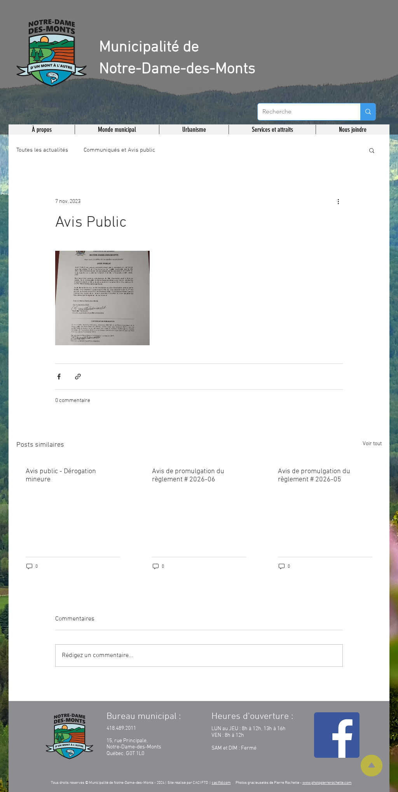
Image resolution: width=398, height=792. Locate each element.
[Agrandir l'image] (102, 298)
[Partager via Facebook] (59, 376)
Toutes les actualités (42, 150)
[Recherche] (367, 111)
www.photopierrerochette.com (327, 782)
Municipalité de (149, 47)
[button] (42, 129)
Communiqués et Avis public (119, 150)
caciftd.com (221, 782)
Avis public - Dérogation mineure (61, 475)
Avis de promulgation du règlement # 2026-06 (188, 475)
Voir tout (372, 444)
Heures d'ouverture (250, 716)
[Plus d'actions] (338, 201)
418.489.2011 (121, 728)
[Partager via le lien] (78, 376)
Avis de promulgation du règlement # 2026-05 (314, 475)
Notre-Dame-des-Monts (177, 69)
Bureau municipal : (143, 716)
